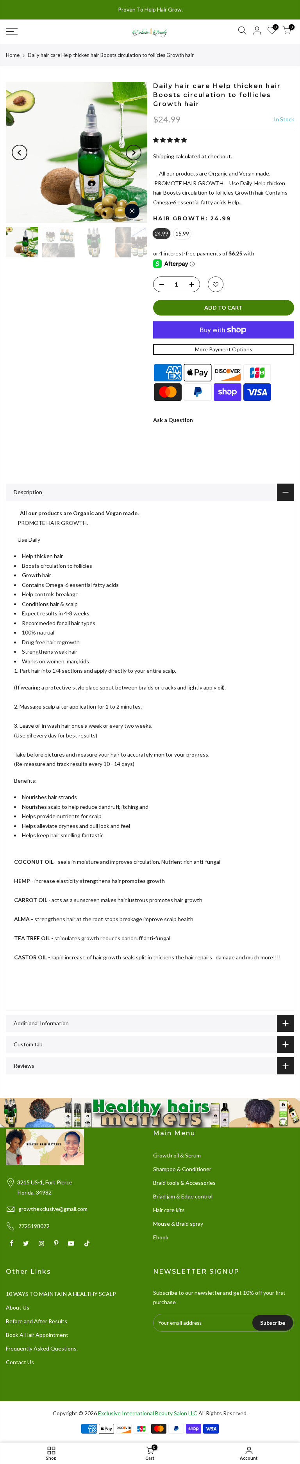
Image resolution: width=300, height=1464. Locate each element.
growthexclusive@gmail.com (53, 1208)
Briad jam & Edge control (182, 1196)
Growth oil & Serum (177, 1155)
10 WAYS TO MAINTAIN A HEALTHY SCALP (61, 1293)
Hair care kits (169, 1210)
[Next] (133, 152)
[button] (170, 139)
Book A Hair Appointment (37, 1334)
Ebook (160, 1237)
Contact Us (20, 1362)
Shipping (163, 156)
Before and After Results (36, 1321)
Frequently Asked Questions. (42, 1348)
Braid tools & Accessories (184, 1182)
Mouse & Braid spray (178, 1223)
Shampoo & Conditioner (182, 1169)
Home (13, 55)
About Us (17, 1307)
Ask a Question (173, 420)
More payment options (223, 349)
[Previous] (19, 152)
